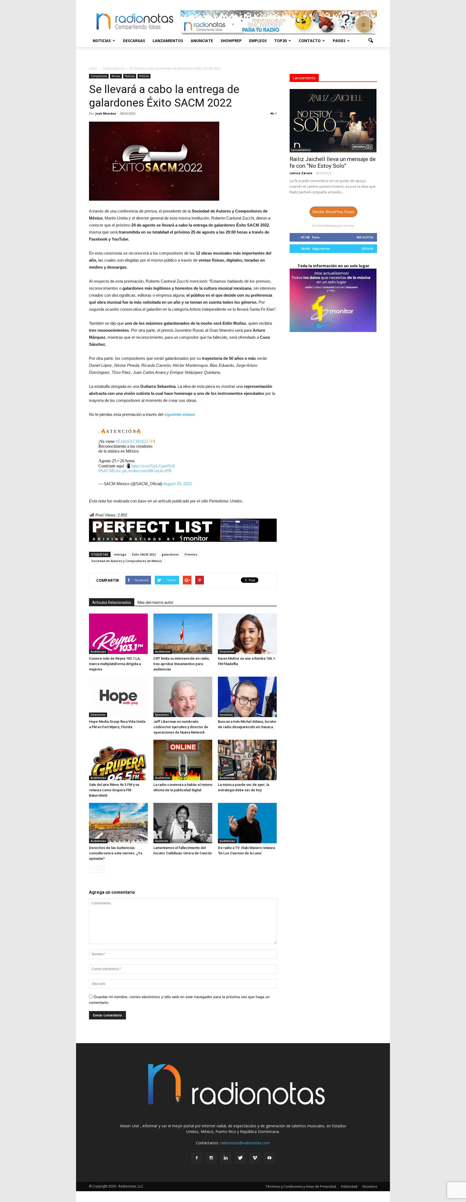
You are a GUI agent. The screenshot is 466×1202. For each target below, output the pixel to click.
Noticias (102, 40)
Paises (339, 40)
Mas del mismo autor (155, 602)
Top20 (280, 40)
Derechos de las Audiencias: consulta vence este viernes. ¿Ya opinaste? (115, 853)
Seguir (367, 248)
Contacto (310, 40)
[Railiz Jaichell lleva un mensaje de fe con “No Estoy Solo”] (333, 120)
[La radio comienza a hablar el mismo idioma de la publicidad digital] (182, 760)
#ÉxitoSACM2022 (132, 441)
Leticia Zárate (301, 173)
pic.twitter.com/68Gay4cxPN (147, 470)
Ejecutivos (162, 715)
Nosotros (369, 1186)
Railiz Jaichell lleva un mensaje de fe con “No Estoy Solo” (333, 162)
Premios (144, 76)
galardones (170, 554)
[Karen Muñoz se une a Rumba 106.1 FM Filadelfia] (247, 634)
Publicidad (349, 1186)
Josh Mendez (105, 113)
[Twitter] (240, 1158)
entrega (120, 554)
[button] (370, 40)
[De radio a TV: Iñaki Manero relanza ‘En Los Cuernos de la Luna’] (247, 823)
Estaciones (227, 651)
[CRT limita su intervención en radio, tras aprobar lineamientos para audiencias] (182, 634)
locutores (226, 715)
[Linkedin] (225, 1158)
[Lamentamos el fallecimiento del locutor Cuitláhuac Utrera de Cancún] (182, 823)
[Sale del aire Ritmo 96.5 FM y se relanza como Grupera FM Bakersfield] (118, 760)
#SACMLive (109, 470)
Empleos (258, 40)
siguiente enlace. (180, 414)
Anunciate (202, 40)
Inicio (93, 68)
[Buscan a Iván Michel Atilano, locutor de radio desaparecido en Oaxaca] (247, 697)
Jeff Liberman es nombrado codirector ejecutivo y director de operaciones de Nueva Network (180, 727)
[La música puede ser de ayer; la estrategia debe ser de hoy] (247, 760)
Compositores (99, 76)
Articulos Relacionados (111, 602)
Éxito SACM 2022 (144, 554)
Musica (116, 76)
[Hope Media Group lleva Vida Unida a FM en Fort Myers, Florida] (118, 697)
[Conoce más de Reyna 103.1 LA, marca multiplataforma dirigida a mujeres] (118, 634)
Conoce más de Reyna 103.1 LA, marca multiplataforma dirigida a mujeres (115, 663)
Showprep (231, 40)
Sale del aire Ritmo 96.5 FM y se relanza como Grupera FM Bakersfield (114, 790)
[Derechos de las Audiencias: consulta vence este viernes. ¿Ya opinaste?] (118, 823)
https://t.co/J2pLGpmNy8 (153, 466)
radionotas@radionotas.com (245, 1142)
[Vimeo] (254, 1158)
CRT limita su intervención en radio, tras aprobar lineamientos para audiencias (181, 663)
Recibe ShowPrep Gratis (333, 212)
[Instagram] (211, 1158)
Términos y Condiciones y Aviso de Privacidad (301, 1186)
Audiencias (98, 651)
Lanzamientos (168, 40)
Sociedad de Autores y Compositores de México (126, 561)
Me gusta (365, 237)
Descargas (134, 40)
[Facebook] (196, 1158)
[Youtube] (269, 1158)
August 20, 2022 (177, 483)
